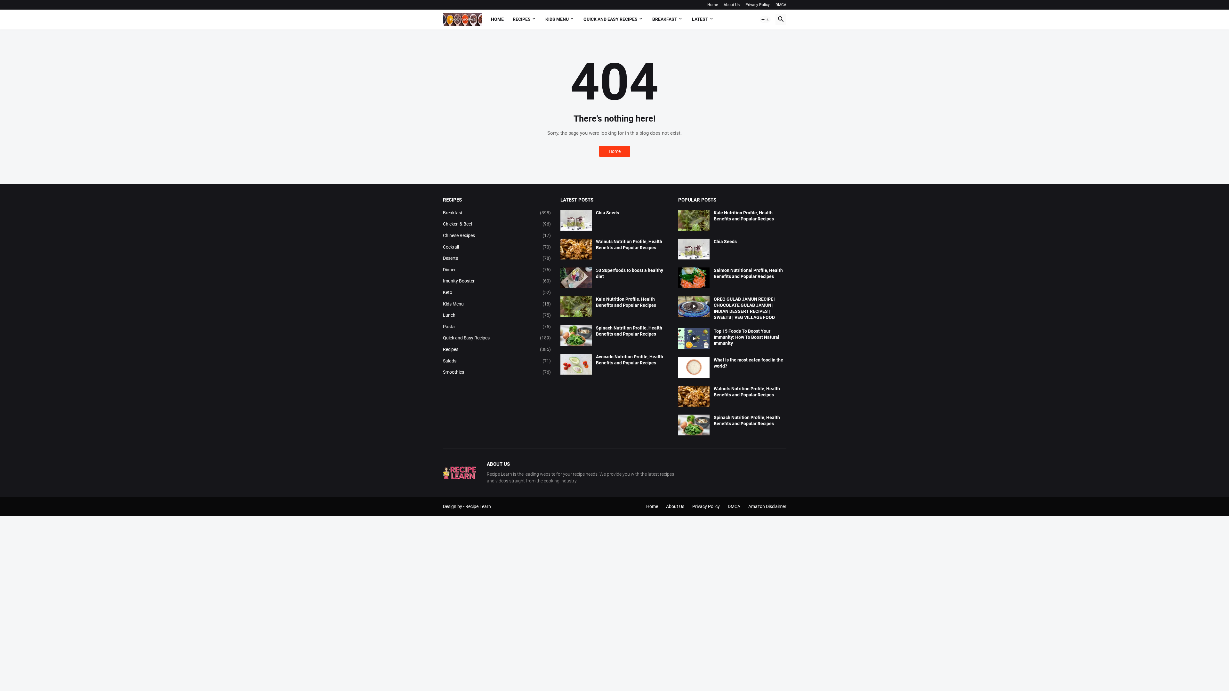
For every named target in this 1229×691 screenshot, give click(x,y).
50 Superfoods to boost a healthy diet (629, 273)
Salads (497, 360)
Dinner (497, 269)
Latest (700, 19)
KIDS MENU (557, 19)
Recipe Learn (478, 506)
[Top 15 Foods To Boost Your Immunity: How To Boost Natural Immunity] (694, 338)
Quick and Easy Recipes (497, 337)
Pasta (497, 326)
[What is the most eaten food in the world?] (694, 367)
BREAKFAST (664, 19)
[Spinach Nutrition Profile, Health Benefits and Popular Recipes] (576, 335)
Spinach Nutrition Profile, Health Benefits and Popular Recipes (629, 331)
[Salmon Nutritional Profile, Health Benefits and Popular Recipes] (694, 277)
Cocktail (497, 247)
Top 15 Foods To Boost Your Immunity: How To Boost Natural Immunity (746, 337)
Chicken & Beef (497, 223)
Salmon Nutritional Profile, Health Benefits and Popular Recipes (748, 273)
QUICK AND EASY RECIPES (610, 19)
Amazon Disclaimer (767, 506)
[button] (765, 19)
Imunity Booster (497, 280)
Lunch (497, 315)
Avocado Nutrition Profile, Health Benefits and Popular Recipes (629, 359)
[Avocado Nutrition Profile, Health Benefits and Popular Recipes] (576, 364)
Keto (497, 292)
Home (712, 5)
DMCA (780, 5)
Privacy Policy (757, 5)
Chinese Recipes (497, 235)
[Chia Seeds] (576, 220)
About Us (732, 5)
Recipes (522, 19)
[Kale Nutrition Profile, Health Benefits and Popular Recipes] (576, 306)
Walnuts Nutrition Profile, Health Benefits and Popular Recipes (629, 244)
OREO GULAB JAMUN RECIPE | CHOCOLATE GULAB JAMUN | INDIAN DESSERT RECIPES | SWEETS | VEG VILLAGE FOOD (744, 308)
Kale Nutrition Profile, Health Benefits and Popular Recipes (626, 302)
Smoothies (497, 372)
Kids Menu (497, 303)
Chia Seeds (607, 212)
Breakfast (497, 212)
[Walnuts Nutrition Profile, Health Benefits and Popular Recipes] (576, 249)
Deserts (497, 258)
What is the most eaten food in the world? (748, 363)
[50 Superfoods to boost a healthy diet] (576, 277)
